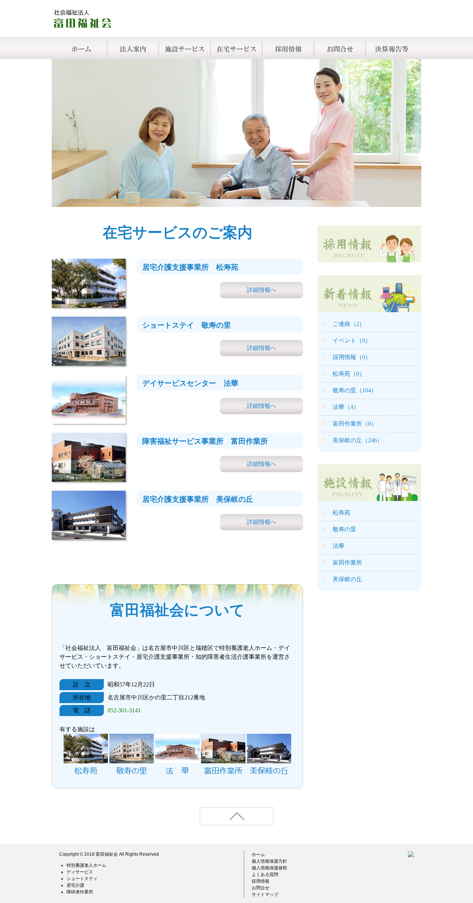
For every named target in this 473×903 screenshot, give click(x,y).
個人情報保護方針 (269, 861)
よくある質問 (265, 874)
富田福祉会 (107, 854)
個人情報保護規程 (269, 867)
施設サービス (185, 48)
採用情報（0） (352, 357)
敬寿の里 (344, 529)
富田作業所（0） (355, 423)
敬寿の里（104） (355, 390)
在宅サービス (236, 48)
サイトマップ (265, 894)
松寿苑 (341, 513)
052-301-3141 (124, 710)
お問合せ (340, 48)
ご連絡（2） (349, 324)
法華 (338, 546)
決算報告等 (392, 48)
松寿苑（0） (349, 374)
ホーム (258, 854)
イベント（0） (352, 340)
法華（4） (346, 407)
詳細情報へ (261, 290)
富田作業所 (347, 562)
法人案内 (133, 48)
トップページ (81, 48)
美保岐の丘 (347, 579)
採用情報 (288, 48)
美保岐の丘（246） (358, 440)
